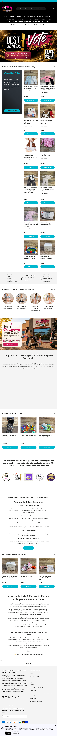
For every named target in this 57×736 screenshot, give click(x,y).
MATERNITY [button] (48, 16)
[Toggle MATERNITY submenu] (52, 16)
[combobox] (31, 8)
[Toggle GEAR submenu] (32, 19)
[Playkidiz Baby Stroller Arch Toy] (29, 425)
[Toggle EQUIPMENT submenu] (25, 19)
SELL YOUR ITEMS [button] (46, 19)
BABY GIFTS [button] (37, 19)
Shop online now (14, 624)
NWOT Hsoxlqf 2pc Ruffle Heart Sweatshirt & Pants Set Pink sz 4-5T (47, 88)
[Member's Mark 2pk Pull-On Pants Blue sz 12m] (31, 77)
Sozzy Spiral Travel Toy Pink (28, 576)
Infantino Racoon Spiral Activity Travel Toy (45, 436)
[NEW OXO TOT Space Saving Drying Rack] (47, 214)
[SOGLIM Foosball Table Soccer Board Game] (31, 247)
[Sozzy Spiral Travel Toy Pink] (29, 566)
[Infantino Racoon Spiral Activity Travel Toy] (47, 425)
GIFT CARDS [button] (27, 22)
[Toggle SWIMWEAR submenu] (24, 16)
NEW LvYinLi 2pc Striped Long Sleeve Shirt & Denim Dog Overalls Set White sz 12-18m (30, 190)
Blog (31, 682)
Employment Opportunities (36, 687)
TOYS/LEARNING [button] (10, 19)
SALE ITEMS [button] (44, 22)
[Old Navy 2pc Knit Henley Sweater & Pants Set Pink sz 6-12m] (31, 214)
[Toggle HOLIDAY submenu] (42, 16)
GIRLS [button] (12, 16)
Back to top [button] (28, 663)
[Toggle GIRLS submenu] (15, 16)
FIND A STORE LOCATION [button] (16, 22)
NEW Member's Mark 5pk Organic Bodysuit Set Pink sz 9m (31, 122)
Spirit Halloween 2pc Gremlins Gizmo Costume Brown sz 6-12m (31, 155)
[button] (53, 8)
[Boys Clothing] (21, 298)
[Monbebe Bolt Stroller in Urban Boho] (10, 425)
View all (53, 67)
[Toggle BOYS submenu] (8, 16)
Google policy (17, 731)
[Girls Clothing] (8, 298)
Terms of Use (33, 696)
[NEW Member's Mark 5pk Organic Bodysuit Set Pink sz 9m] (31, 111)
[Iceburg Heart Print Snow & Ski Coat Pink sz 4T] (47, 145)
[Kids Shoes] (49, 298)
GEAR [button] (29, 19)
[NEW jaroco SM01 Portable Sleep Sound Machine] (47, 247)
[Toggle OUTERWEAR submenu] (34, 16)
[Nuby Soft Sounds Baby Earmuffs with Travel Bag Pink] (47, 566)
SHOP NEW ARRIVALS (12, 110)
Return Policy (33, 698)
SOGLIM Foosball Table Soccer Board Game (30, 257)
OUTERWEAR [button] (30, 16)
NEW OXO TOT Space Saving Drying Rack (46, 223)
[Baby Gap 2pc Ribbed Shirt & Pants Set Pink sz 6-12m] (47, 178)
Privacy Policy (33, 690)
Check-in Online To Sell (28, 28)
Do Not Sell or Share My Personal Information (41, 693)
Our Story (32, 679)
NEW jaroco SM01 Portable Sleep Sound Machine (46, 258)
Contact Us (32, 684)
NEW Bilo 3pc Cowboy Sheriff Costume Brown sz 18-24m (47, 122)
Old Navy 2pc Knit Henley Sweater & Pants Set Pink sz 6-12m (31, 224)
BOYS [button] (5, 16)
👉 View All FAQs (28, 548)
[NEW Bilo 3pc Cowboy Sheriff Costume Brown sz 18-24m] (47, 111)
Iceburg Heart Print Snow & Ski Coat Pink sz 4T (47, 154)
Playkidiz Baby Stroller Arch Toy (28, 436)
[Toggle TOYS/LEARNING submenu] (15, 19)
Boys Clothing (21, 306)
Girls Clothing (7, 306)
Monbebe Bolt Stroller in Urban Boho (9, 436)
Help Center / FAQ (34, 676)
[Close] (55, 725)
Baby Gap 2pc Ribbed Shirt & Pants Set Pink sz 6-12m (47, 189)
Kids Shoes (49, 306)
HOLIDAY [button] (39, 16)
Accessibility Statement (36, 701)
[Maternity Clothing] (35, 298)
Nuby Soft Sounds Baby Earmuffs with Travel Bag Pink (46, 577)
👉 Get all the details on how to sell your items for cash (28, 654)
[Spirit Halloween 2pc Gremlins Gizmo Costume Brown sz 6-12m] (31, 145)
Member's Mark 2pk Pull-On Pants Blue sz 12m (31, 87)
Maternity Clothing (35, 307)
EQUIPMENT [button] (21, 19)
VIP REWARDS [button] (36, 22)
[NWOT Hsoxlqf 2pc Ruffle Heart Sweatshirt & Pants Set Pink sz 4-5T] (47, 77)
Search (31, 673)
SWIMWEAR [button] (20, 16)
